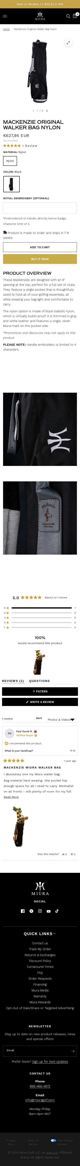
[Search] (68, 16)
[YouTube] (48, 911)
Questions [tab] (39, 682)
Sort (39, 718)
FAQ (40, 973)
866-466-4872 (40, 1086)
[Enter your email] (73, 1051)
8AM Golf (52, 1152)
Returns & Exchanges (40, 955)
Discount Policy (40, 961)
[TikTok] (57, 911)
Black (11, 184)
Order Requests (40, 978)
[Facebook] (23, 911)
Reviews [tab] (13, 682)
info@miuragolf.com (40, 1100)
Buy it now (40, 259)
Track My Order (40, 949)
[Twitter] (31, 911)
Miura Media (40, 990)
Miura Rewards (40, 1002)
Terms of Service (33, 1142)
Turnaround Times (40, 967)
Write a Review (43, 703)
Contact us (40, 943)
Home (6, 29)
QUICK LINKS (38, 933)
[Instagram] (40, 911)
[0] (74, 16)
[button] (20, 145)
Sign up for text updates (50, 1061)
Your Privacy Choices (65, 1142)
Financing (40, 984)
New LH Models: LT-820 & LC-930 (40, 4)
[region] (40, 662)
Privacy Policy (11, 1142)
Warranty (40, 996)
